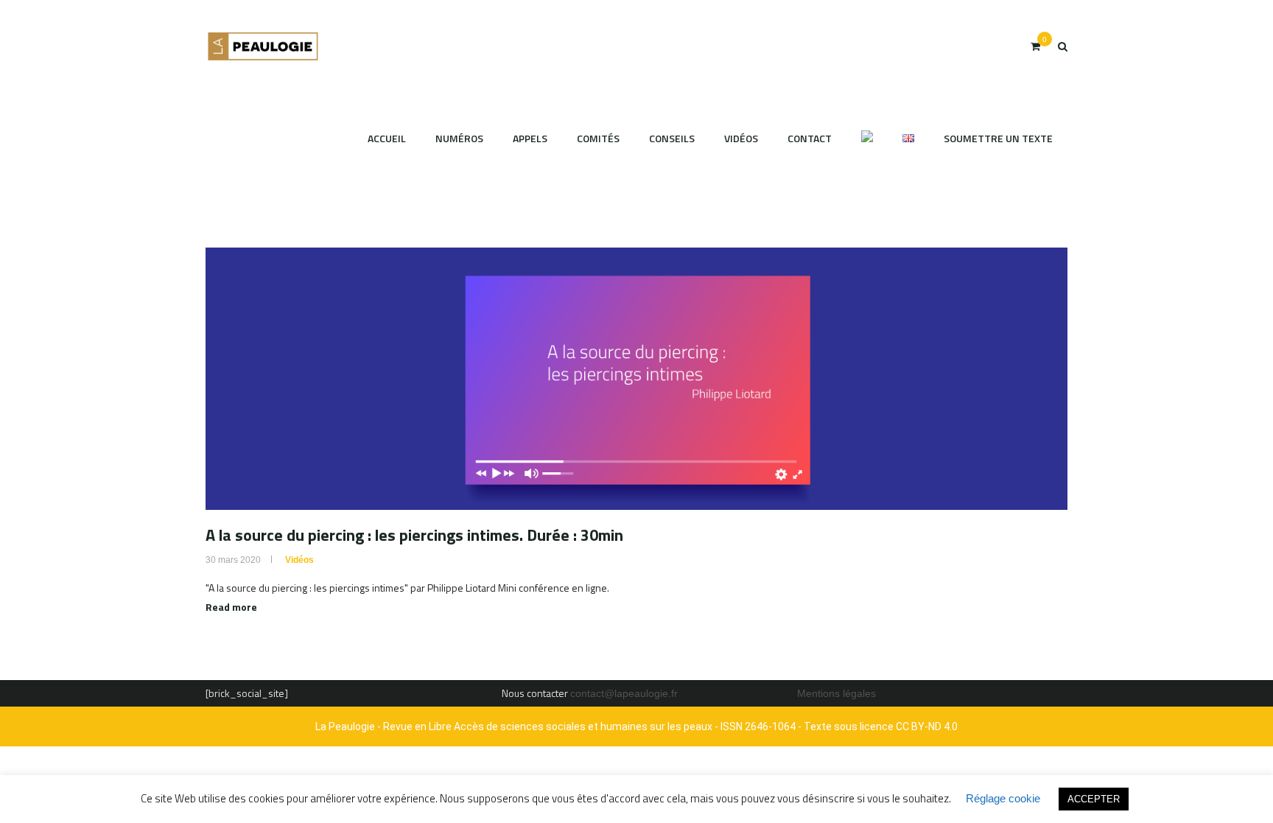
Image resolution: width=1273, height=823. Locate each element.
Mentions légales (836, 693)
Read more (231, 606)
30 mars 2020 (233, 560)
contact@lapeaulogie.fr (624, 693)
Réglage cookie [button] (1003, 798)
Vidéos (299, 560)
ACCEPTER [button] (1093, 799)
